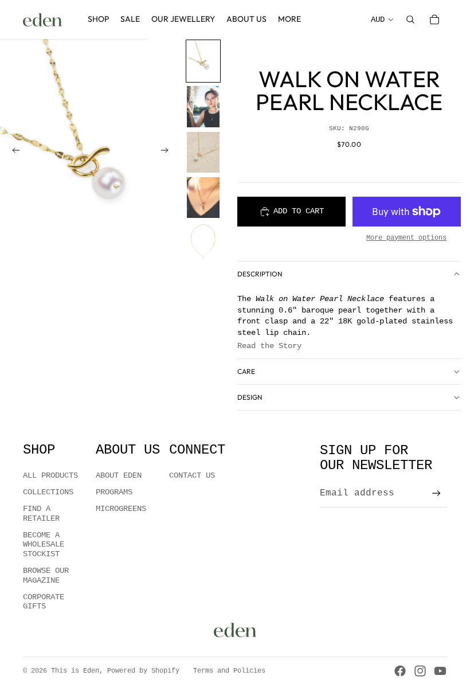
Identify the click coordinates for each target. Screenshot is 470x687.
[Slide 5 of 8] (203, 243)
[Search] (410, 19)
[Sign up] (436, 493)
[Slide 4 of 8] (203, 197)
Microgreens (121, 508)
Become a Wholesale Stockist (43, 544)
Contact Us (192, 475)
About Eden (119, 475)
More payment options (406, 238)
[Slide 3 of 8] (203, 152)
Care (246, 371)
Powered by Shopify (143, 671)
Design (250, 397)
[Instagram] (420, 671)
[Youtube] (440, 671)
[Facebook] (400, 671)
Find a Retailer (41, 513)
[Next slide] (168, 152)
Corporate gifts (43, 601)
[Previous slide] (12, 152)
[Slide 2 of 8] (203, 106)
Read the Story (269, 345)
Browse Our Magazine (46, 575)
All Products (50, 475)
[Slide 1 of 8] (203, 61)
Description (260, 274)
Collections (48, 492)
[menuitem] (289, 19)
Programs (114, 492)
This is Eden (75, 671)
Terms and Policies (229, 671)
